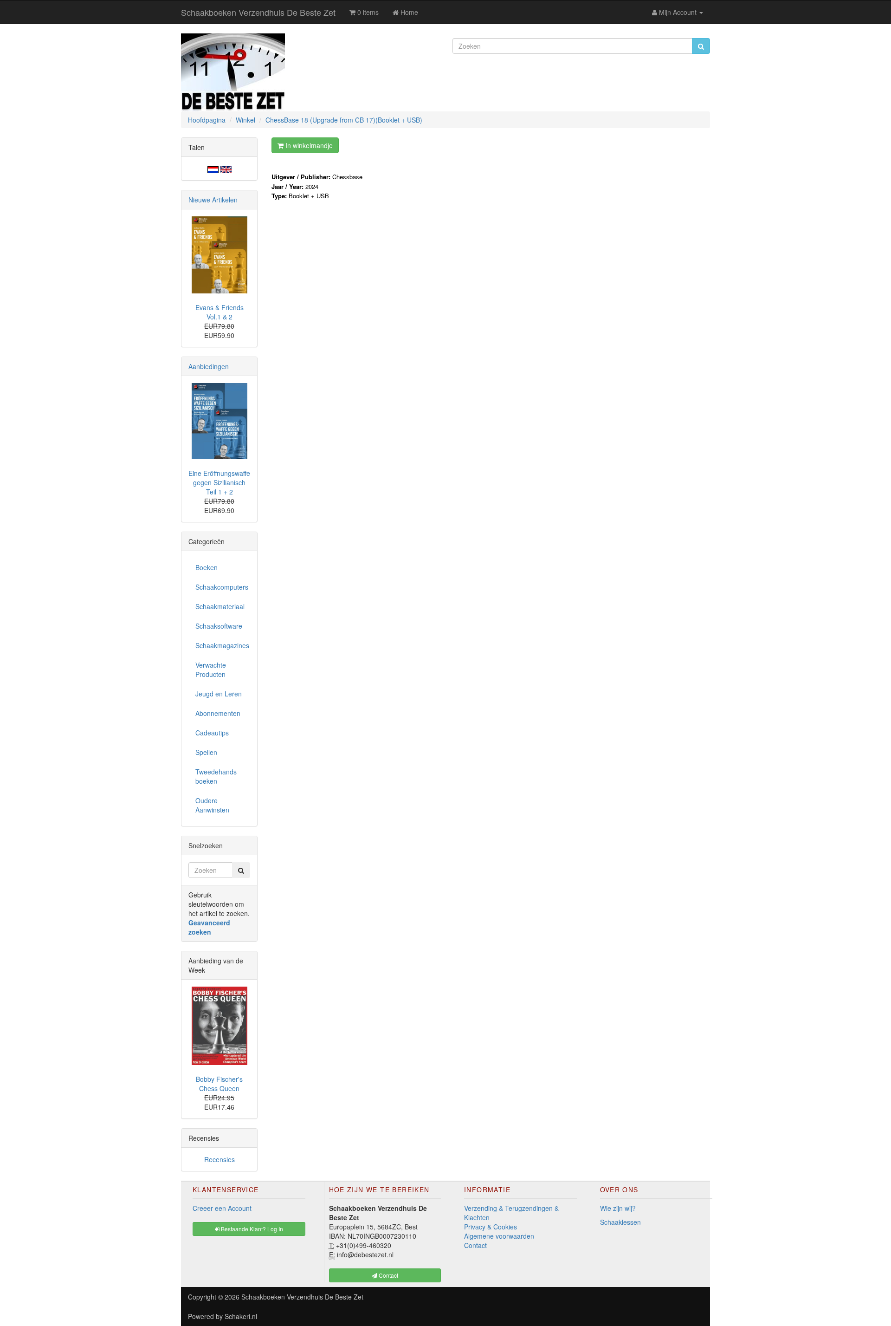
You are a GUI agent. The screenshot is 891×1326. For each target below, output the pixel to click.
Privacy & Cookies (490, 1226)
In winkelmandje (308, 145)
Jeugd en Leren (218, 693)
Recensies (219, 1159)
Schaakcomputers (221, 587)
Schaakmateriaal (220, 606)
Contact (475, 1245)
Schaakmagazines (222, 645)
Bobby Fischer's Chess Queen (219, 1083)
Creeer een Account (222, 1208)
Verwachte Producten (210, 669)
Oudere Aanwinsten (212, 805)
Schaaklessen (620, 1222)
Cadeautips (212, 732)
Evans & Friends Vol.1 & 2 (219, 312)
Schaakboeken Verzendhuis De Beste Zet (258, 12)
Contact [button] (387, 1275)
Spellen (206, 752)
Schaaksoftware (218, 625)
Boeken (206, 567)
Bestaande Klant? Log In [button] (251, 1229)
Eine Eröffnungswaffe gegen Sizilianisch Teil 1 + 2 (219, 482)
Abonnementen (217, 713)
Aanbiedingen (208, 366)
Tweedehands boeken (216, 776)
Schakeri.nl (241, 1316)
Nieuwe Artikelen (213, 199)
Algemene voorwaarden (499, 1236)
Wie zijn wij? (618, 1208)
